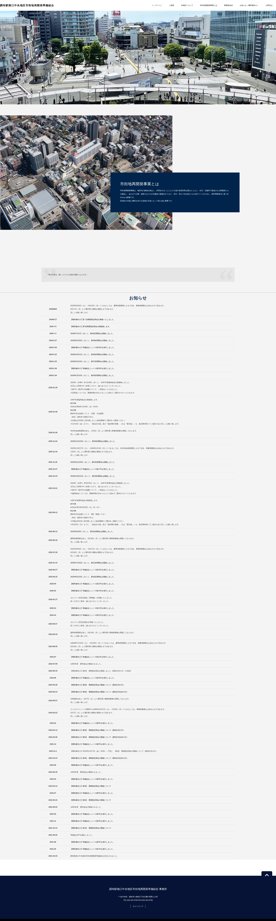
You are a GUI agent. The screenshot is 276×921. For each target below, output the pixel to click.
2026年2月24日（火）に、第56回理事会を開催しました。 (92, 375)
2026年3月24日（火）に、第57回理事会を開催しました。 (92, 361)
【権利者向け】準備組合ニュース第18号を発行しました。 (92, 368)
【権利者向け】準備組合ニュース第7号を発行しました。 (92, 765)
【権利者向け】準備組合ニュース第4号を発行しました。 (92, 814)
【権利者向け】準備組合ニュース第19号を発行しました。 (92, 347)
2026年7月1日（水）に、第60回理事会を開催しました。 (92, 333)
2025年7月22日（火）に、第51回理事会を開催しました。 (92, 563)
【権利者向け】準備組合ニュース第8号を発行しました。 (92, 744)
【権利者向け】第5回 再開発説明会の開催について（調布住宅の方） (97, 730)
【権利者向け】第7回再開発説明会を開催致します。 (90, 326)
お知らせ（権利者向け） (249, 5)
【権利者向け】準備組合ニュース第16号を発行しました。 (92, 570)
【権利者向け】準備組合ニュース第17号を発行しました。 (92, 469)
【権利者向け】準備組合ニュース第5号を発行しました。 (92, 793)
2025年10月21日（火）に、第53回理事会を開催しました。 (93, 476)
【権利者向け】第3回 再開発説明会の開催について (90, 786)
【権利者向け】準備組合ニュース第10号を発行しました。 (92, 678)
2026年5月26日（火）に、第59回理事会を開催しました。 (92, 340)
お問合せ (269, 5)
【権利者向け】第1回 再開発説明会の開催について (90, 828)
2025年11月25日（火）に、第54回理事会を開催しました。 (93, 462)
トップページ (157, 5)
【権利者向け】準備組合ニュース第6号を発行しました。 (92, 779)
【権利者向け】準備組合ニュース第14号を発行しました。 (92, 591)
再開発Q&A (228, 5)
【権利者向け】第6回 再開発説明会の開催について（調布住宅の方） (97, 685)
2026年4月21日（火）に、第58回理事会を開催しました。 (92, 354)
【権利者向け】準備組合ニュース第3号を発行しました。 (92, 821)
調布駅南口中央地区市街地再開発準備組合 (27, 5)
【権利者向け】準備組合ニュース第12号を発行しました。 (92, 615)
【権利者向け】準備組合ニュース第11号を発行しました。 (92, 657)
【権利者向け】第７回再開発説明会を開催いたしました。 (92, 319)
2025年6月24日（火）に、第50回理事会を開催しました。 (92, 577)
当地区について (187, 5)
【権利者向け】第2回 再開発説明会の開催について (90, 800)
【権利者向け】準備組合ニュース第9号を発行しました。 (92, 723)
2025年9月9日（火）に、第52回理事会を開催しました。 (92, 531)
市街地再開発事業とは (208, 5)
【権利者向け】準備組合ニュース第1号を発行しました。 (92, 849)
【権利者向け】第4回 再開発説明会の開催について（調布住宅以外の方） (99, 758)
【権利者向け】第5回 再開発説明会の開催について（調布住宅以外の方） (99, 737)
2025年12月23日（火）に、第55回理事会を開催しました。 (93, 441)
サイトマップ (138, 906)
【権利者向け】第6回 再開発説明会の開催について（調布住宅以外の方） (99, 692)
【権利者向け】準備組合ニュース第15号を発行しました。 (92, 584)
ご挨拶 (171, 5)
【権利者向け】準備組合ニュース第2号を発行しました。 (92, 842)
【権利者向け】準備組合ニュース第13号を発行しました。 (92, 608)
